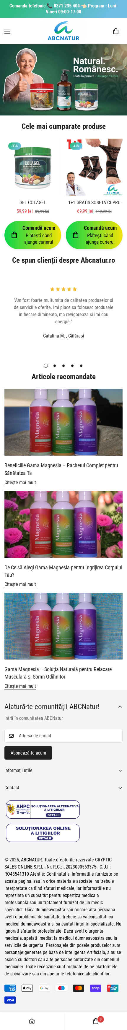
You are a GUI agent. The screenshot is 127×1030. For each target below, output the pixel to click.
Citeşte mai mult (20, 482)
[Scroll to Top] (116, 998)
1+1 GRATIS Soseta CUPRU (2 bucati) (94, 203)
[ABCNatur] (63, 31)
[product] (31, 1021)
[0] (116, 31)
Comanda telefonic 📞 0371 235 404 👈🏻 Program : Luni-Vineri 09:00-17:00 (63, 9)
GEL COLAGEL (32, 202)
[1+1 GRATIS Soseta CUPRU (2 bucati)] (94, 167)
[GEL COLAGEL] (32, 167)
